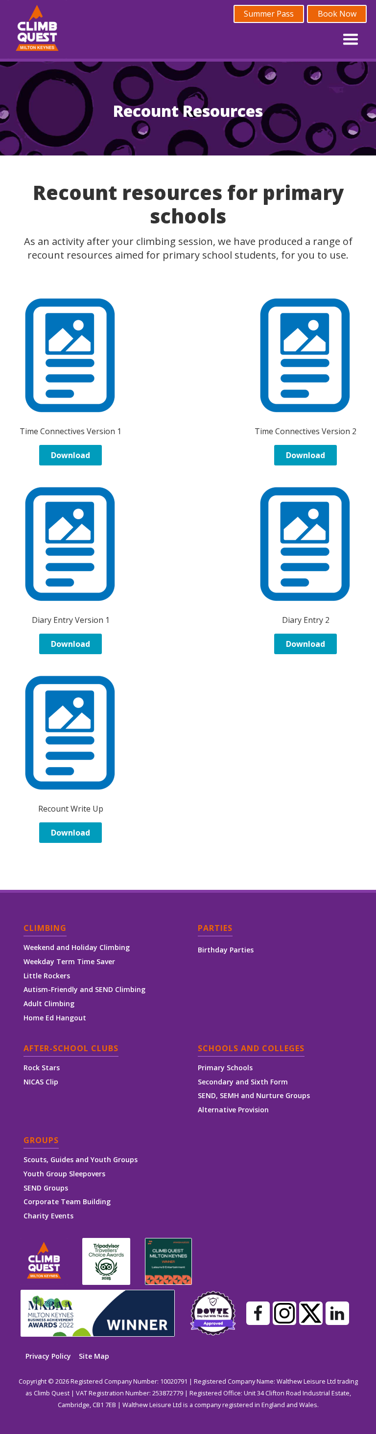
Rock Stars (42, 1067)
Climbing (45, 928)
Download (70, 455)
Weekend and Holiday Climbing (77, 947)
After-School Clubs (71, 1049)
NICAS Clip (41, 1081)
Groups (41, 1141)
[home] (37, 29)
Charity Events (48, 1215)
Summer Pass (269, 13)
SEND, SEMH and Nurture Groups (254, 1095)
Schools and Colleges (251, 1049)
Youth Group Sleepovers (64, 1173)
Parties (215, 928)
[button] (350, 37)
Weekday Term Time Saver (69, 961)
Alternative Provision (233, 1109)
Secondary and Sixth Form (243, 1081)
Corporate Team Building (67, 1201)
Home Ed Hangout (55, 1017)
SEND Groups (46, 1187)
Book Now (337, 13)
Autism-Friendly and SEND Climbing (84, 989)
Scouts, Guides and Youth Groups (81, 1159)
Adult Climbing (49, 1003)
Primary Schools (225, 1067)
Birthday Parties (226, 950)
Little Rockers (47, 975)
